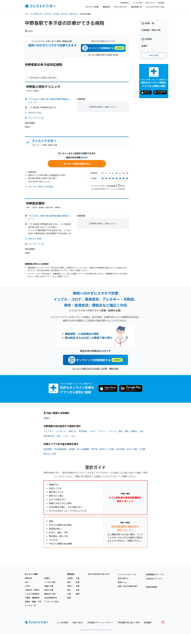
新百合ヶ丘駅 (50, 453)
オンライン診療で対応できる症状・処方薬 (103, 54)
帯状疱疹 (83, 431)
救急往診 (106, 6)
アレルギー (49, 431)
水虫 (141, 431)
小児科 (27, 586)
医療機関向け (125, 3)
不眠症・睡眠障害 (32, 597)
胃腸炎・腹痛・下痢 (33, 601)
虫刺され (72, 431)
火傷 (58, 436)
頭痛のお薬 (48, 586)
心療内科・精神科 (32, 590)
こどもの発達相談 (32, 593)
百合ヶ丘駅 (132, 449)
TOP (26, 14)
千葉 (69, 593)
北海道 (70, 578)
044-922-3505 (34, 112)
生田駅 (71, 449)
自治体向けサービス (154, 578)
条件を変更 (153, 55)
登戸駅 (94, 449)
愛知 (69, 597)
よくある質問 (137, 3)
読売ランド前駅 (107, 449)
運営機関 (161, 3)
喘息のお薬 (48, 590)
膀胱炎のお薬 (49, 593)
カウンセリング (120, 6)
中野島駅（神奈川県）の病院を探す (65, 14)
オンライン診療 (92, 6)
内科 (26, 582)
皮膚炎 (134, 431)
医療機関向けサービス (155, 574)
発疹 (127, 431)
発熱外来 (28, 578)
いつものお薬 (49, 582)
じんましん (61, 431)
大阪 (77, 578)
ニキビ (92, 431)
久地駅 (142, 449)
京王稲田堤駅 (60, 449)
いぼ (73, 436)
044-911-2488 (34, 238)
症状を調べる (136, 6)
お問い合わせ (150, 3)
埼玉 (69, 590)
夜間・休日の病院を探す (128, 586)
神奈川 (70, 586)
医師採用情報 (151, 587)
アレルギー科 (30, 605)
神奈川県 (48, 14)
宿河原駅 (120, 449)
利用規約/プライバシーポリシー (100, 622)
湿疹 (120, 431)
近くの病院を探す (36, 14)
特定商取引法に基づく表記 (129, 622)
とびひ (65, 436)
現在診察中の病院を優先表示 (43, 77)
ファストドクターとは (155, 6)
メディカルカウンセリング (98, 574)
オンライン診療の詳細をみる (76, 163)
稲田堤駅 (48, 449)
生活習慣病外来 (50, 597)
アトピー (102, 431)
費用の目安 (113, 368)
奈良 (77, 590)
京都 (77, 586)
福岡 (77, 593)
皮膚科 (47, 418)
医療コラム (122, 582)
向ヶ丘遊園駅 (83, 449)
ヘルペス (112, 431)
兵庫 (77, 582)
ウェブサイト (34, 117)
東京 (69, 582)
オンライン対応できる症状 (40, 186)
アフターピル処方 (51, 601)
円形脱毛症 (49, 436)
